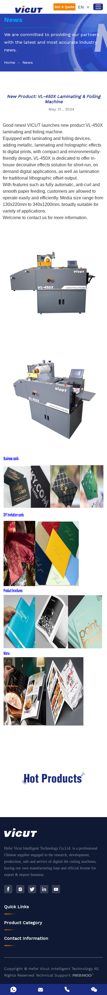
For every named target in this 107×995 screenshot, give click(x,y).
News (27, 62)
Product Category (23, 922)
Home (9, 62)
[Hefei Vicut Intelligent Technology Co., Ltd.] (29, 9)
